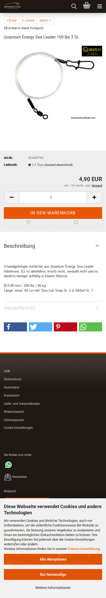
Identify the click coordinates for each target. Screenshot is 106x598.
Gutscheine (11, 387)
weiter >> (46, 20)
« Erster (11, 20)
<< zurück (28, 20)
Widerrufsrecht (14, 412)
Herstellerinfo (19, 308)
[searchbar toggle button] (73, 6)
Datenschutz (12, 379)
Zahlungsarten (14, 420)
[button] (11, 197)
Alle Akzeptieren (53, 559)
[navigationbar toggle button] (99, 6)
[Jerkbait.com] (10, 6)
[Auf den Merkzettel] (28, 223)
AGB (7, 371)
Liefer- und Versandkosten (22, 404)
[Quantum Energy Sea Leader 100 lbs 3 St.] (53, 83)
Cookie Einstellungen (18, 428)
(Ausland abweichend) (58, 165)
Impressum (12, 395)
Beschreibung (19, 246)
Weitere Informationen (53, 588)
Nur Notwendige (53, 574)
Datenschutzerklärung (84, 549)
